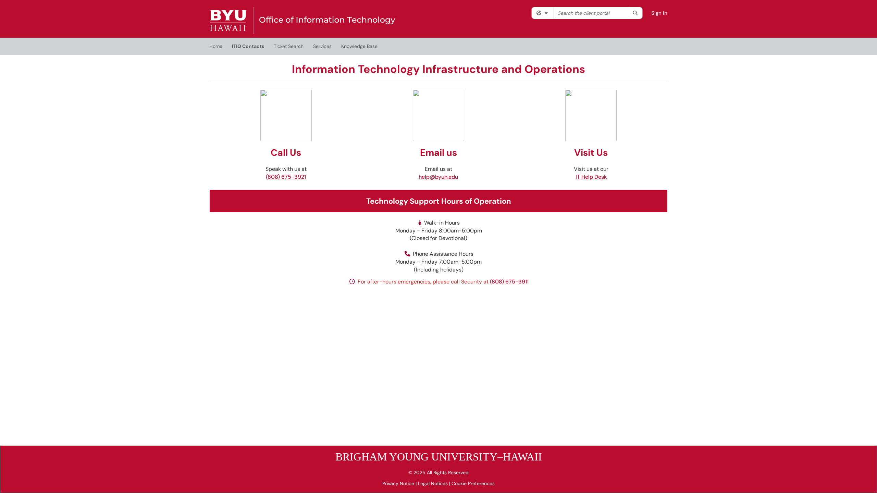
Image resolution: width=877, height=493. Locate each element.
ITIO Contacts (248, 46)
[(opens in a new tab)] (302, 20)
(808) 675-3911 (509, 281)
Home (215, 46)
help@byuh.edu (438, 176)
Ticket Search (289, 46)
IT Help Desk (591, 176)
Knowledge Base (359, 46)
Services (322, 46)
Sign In (659, 13)
